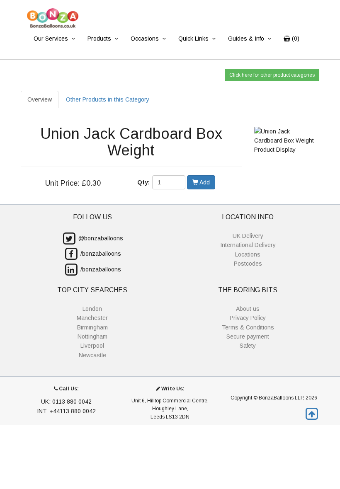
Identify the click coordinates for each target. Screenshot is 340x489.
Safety (248, 345)
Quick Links (193, 38)
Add (204, 182)
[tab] (107, 99)
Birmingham (92, 327)
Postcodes (248, 263)
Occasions (145, 38)
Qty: (143, 182)
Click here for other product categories (272, 75)
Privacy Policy (248, 318)
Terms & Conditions (248, 327)
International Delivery (248, 245)
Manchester (92, 318)
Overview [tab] (39, 99)
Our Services (51, 38)
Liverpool (92, 345)
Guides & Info (246, 38)
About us (248, 308)
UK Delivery (248, 235)
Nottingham (92, 336)
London (92, 308)
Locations (247, 254)
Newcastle (92, 355)
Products (99, 38)
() (294, 38)
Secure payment (247, 336)
